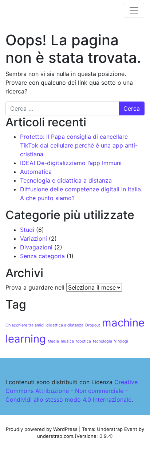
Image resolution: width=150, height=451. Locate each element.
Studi (27, 229)
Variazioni (33, 238)
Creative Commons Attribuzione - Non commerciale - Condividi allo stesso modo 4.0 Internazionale (71, 390)
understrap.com (55, 436)
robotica (83, 341)
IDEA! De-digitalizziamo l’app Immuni (71, 163)
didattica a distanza (64, 325)
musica (67, 341)
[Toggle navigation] (134, 10)
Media (53, 341)
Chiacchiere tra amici (24, 325)
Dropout (92, 325)
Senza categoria (42, 256)
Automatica (36, 171)
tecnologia (102, 341)
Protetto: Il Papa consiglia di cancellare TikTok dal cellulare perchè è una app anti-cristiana (79, 145)
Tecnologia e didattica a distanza (66, 180)
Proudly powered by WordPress (42, 429)
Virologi (121, 341)
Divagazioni (36, 247)
